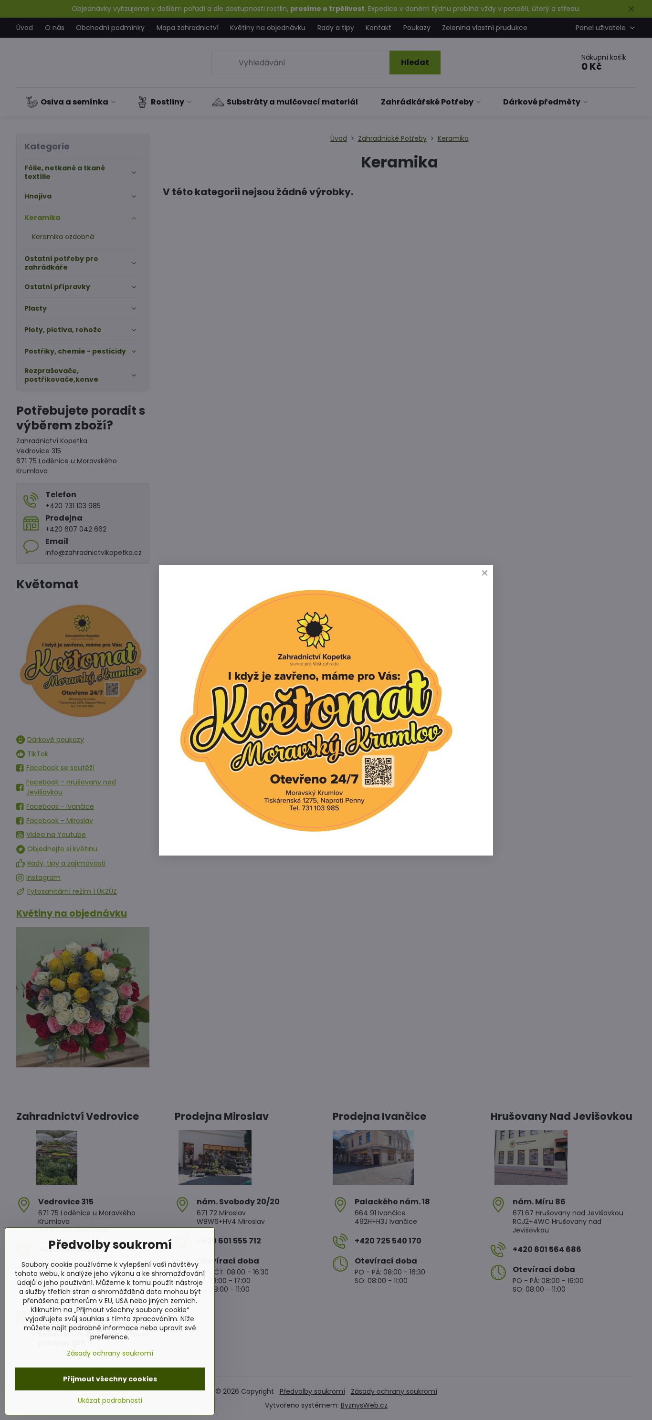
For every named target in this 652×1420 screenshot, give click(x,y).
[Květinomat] (315, 836)
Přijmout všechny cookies (110, 1379)
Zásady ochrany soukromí (110, 1353)
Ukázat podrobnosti (110, 1400)
